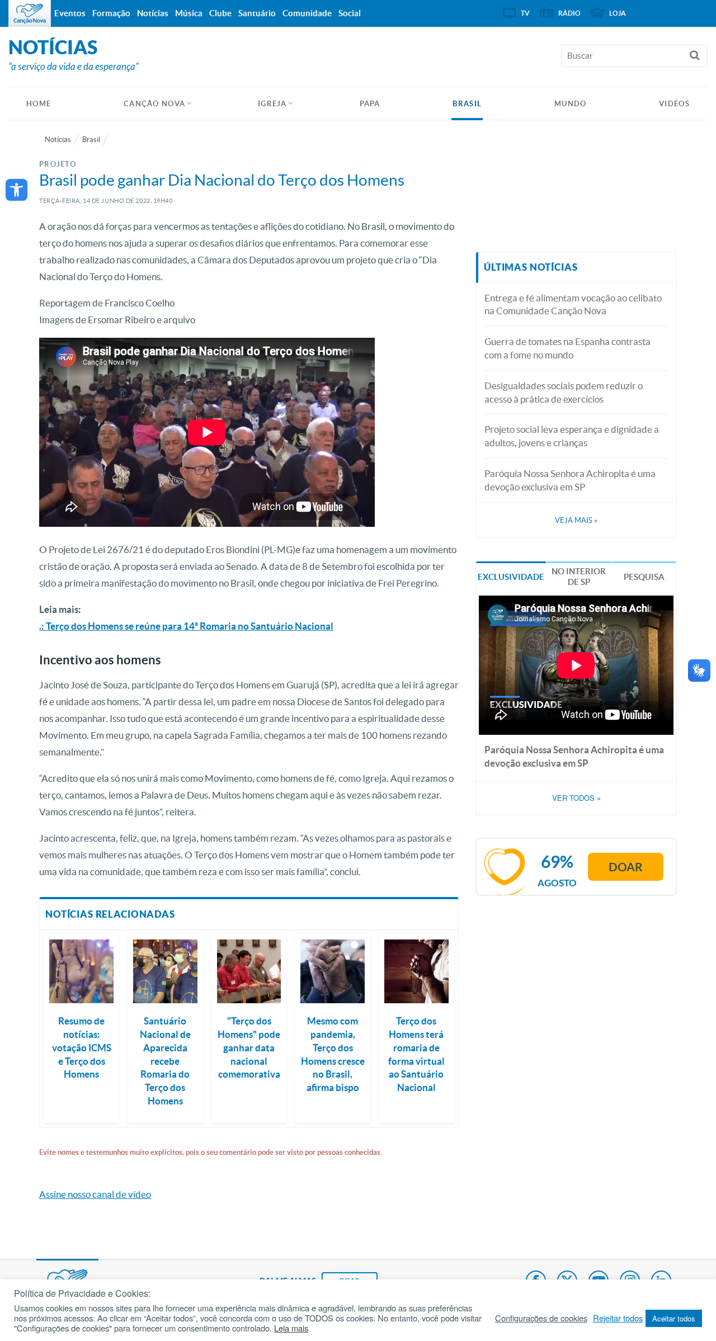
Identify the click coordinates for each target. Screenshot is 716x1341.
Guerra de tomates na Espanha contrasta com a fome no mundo (567, 348)
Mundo (570, 104)
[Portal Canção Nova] (29, 13)
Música (188, 13)
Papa (370, 104)
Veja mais (576, 520)
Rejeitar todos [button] (618, 1318)
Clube (220, 13)
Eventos (70, 13)
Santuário (257, 13)
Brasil (467, 104)
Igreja (272, 104)
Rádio (569, 13)
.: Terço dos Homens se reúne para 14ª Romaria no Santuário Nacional (186, 626)
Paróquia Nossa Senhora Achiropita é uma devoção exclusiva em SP (570, 480)
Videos (674, 104)
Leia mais (291, 1328)
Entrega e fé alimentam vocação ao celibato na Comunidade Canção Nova (573, 304)
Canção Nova (154, 104)
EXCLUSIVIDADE (511, 577)
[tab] (511, 575)
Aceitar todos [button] (673, 1318)
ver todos (576, 798)
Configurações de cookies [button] (541, 1318)
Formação (111, 13)
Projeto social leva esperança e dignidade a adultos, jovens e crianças (571, 436)
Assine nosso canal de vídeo (95, 1194)
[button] (16, 190)
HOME (38, 104)
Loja (617, 13)
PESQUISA (644, 577)
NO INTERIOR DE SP (579, 576)
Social (349, 13)
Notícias (58, 139)
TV (525, 13)
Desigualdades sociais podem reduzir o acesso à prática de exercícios (563, 392)
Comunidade (307, 13)
